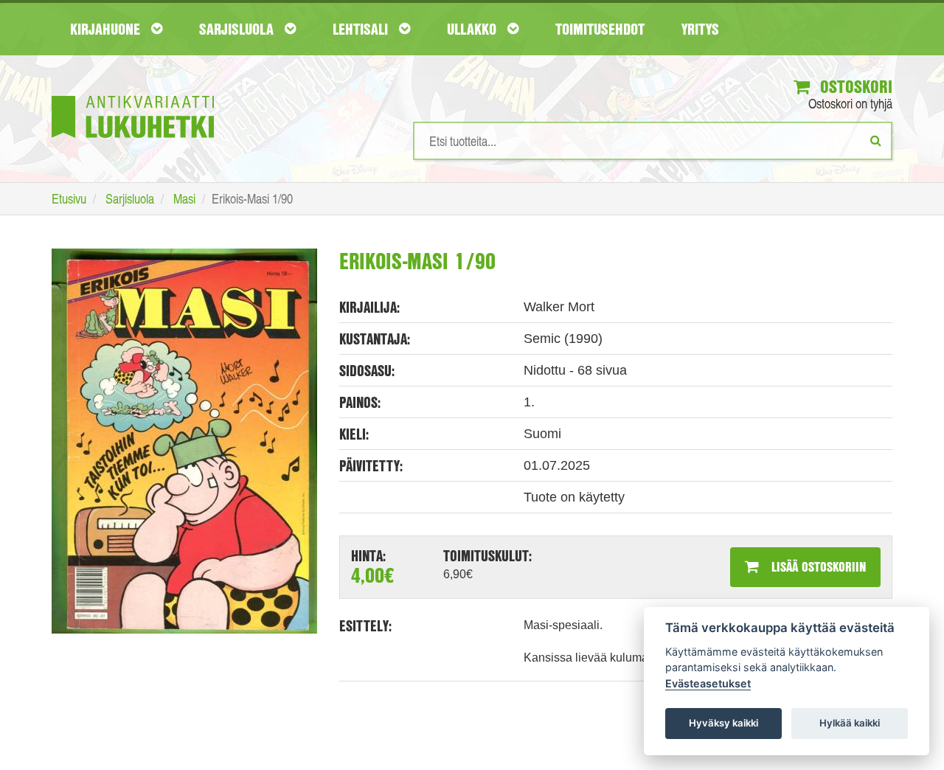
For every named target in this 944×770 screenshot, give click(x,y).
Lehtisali (362, 29)
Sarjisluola (238, 29)
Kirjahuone (107, 29)
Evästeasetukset (708, 683)
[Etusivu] (133, 94)
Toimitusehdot (600, 29)
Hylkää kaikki (849, 723)
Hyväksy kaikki (723, 723)
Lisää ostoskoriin (817, 566)
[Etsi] (875, 140)
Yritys (700, 29)
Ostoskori (854, 86)
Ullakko (473, 29)
